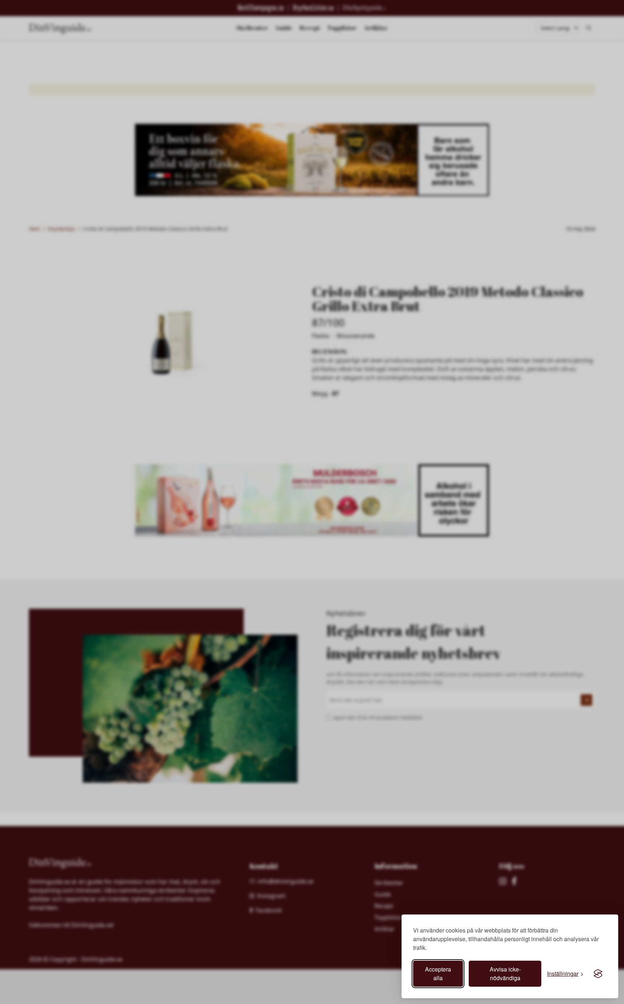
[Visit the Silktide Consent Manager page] (598, 973)
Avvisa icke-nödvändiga (505, 973)
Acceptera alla (438, 973)
